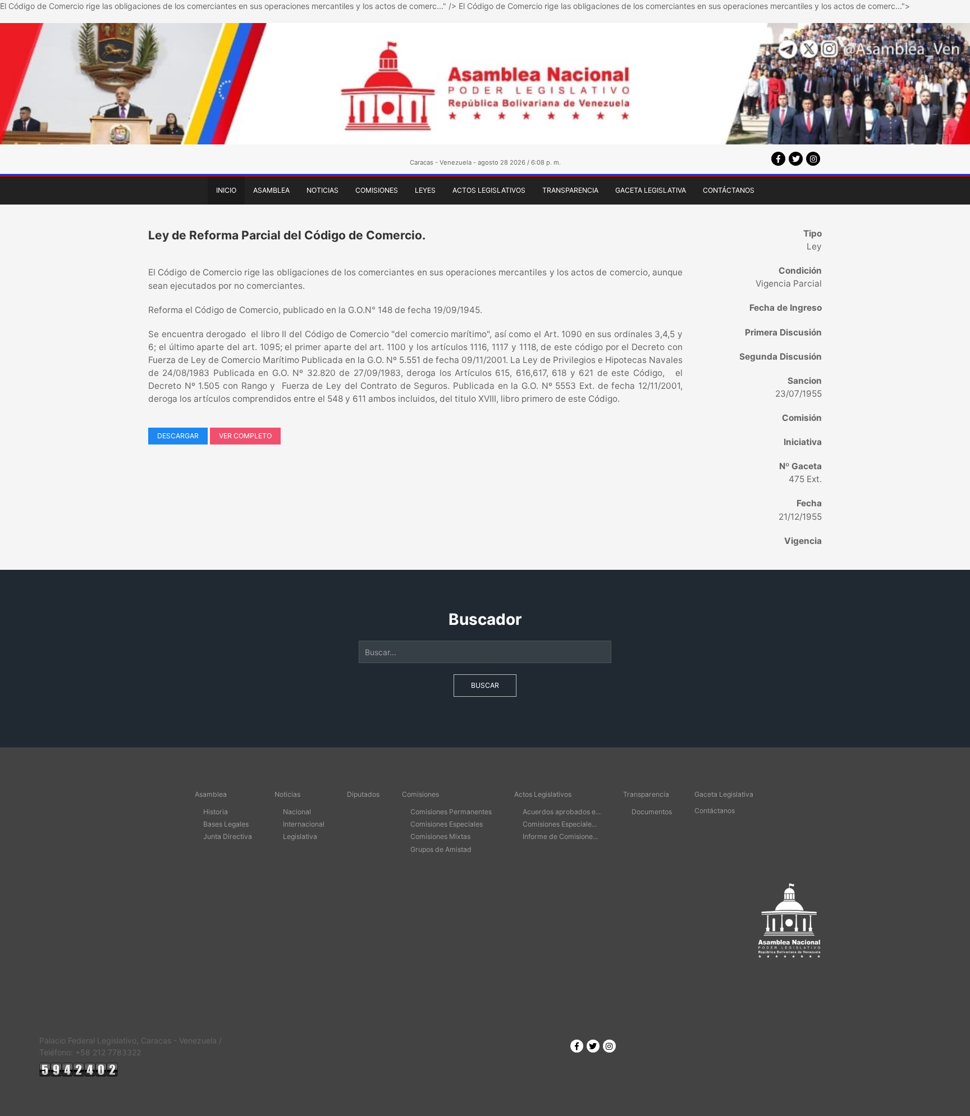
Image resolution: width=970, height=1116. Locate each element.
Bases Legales (226, 824)
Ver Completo (245, 436)
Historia (215, 811)
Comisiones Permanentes (451, 811)
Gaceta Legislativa (650, 190)
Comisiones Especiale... (560, 824)
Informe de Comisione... (560, 836)
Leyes (425, 190)
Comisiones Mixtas (440, 836)
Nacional (297, 811)
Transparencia (570, 190)
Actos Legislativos (488, 190)
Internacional (303, 824)
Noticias (322, 190)
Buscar (485, 685)
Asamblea (271, 190)
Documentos (652, 811)
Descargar (178, 436)
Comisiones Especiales (446, 824)
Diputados (363, 794)
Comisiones (376, 190)
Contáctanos (728, 190)
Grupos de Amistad (441, 849)
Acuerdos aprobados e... (562, 811)
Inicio (226, 190)
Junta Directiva (227, 836)
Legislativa (300, 836)
